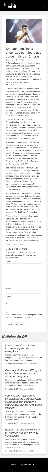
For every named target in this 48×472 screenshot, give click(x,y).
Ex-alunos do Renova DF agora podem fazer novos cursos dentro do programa (23, 373)
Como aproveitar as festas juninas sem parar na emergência (20, 348)
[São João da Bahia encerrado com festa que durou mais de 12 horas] (24, 41)
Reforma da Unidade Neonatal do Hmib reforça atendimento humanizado (22, 432)
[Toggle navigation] (44, 5)
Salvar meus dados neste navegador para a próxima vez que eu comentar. (24, 316)
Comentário (11, 261)
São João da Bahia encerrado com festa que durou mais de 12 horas (23, 52)
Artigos (10, 364)
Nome (9, 288)
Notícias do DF (18, 364)
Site (7, 304)
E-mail (9, 296)
